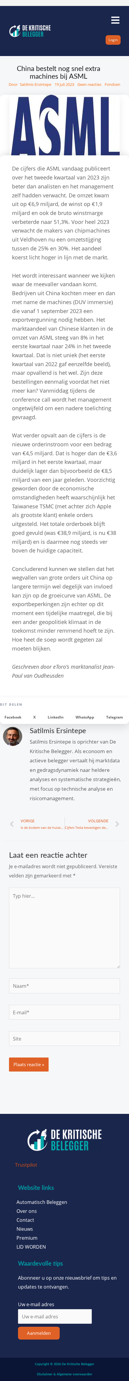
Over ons (26, 1211)
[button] (13, 717)
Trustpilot (26, 1164)
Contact (25, 1220)
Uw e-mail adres (36, 1304)
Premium (27, 1238)
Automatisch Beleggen (41, 1202)
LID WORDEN (31, 1247)
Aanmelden (39, 1333)
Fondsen (112, 84)
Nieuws (24, 1229)
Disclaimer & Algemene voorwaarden (64, 1374)
